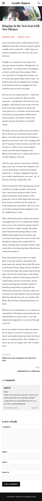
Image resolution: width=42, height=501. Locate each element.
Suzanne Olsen (8, 37)
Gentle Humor (21, 3)
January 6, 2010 (23, 37)
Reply (36, 407)
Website (5, 472)
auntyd (7, 387)
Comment (7, 427)
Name (5, 452)
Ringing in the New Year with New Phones (21, 27)
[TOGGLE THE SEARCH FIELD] (38, 3)
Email (5, 462)
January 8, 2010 (11, 407)
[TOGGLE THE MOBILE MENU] (3, 3)
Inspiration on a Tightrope (28, 371)
